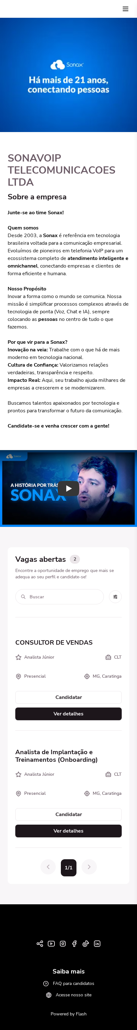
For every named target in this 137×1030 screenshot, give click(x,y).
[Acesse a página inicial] (18, 9)
